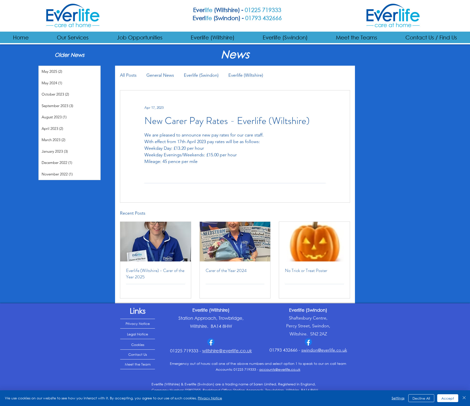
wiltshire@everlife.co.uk (227, 350)
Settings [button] (398, 398)
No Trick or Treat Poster (306, 270)
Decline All (421, 398)
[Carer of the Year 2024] (235, 241)
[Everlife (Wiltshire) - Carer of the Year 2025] (155, 241)
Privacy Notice (210, 398)
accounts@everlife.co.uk (279, 369)
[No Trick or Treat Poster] (314, 241)
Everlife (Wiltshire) (245, 75)
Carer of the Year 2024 (226, 270)
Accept (447, 398)
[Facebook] (211, 342)
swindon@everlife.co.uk (324, 350)
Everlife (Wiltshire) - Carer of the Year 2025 (155, 273)
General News (160, 75)
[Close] (464, 398)
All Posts (128, 75)
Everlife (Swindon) (201, 75)
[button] (73, 37)
